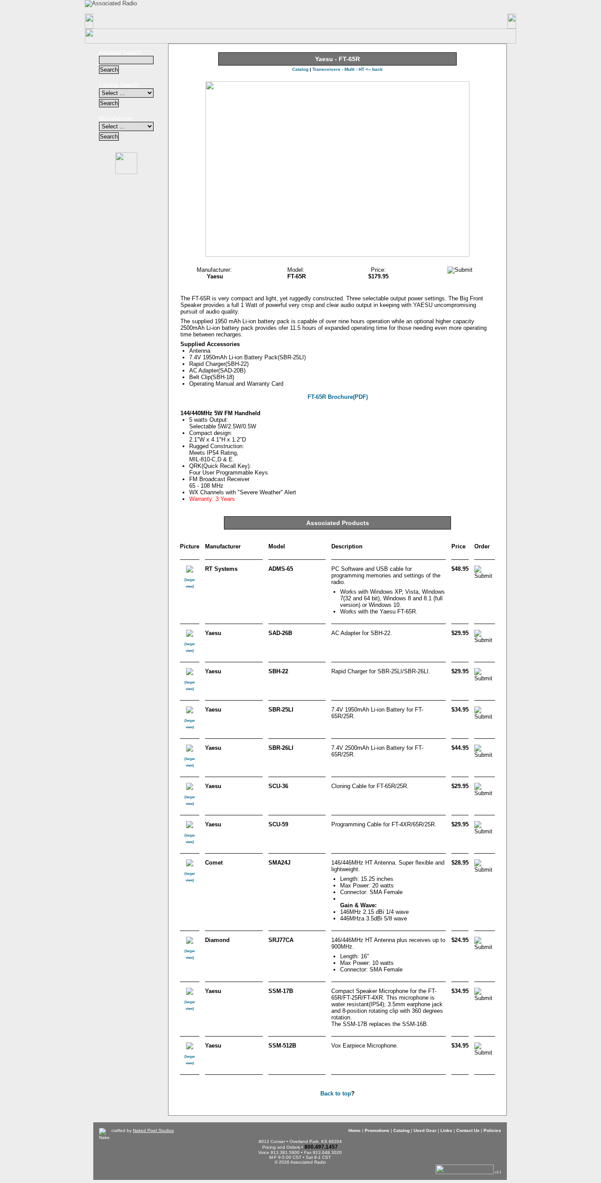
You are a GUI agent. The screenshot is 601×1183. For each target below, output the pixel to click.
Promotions (183, 21)
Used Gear (425, 1130)
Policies (477, 21)
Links (359, 21)
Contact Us (418, 21)
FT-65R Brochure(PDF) (338, 397)
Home (123, 21)
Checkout (370, 6)
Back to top (335, 1093)
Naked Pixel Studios (153, 1130)
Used (300, 21)
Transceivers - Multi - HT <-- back (347, 69)
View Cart (428, 7)
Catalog (242, 21)
